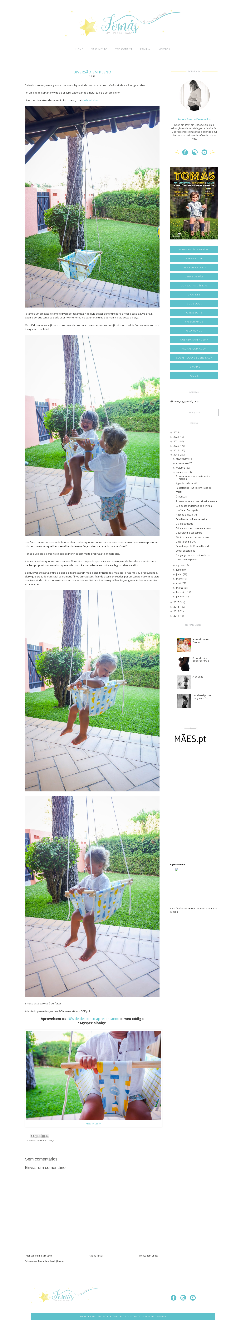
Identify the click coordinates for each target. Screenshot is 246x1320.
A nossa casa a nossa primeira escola (196, 501)
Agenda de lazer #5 (186, 514)
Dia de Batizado (184, 523)
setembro (182, 472)
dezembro (182, 458)
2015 (177, 611)
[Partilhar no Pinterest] (47, 1136)
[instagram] (196, 154)
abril (179, 583)
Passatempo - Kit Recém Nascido (194, 487)
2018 (177, 454)
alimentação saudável (194, 249)
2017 (177, 602)
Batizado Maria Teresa (201, 641)
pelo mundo (194, 330)
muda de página (156, 1316)
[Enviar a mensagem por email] (32, 1136)
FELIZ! (179, 492)
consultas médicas (194, 285)
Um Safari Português (187, 510)
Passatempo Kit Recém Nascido (193, 546)
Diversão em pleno (186, 559)
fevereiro (181, 592)
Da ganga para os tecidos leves (193, 555)
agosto (180, 565)
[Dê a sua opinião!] (36, 1136)
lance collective (107, 1316)
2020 (177, 445)
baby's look (194, 258)
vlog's (194, 375)
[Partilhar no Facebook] (43, 1136)
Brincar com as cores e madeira (193, 528)
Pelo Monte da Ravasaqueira (191, 519)
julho (179, 569)
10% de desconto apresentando (93, 1018)
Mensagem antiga (149, 1255)
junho (179, 574)
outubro (181, 467)
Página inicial (96, 1255)
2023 (177, 432)
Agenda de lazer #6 (186, 483)
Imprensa (164, 49)
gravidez (194, 294)
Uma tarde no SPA (186, 541)
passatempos (194, 321)
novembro (182, 463)
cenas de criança (45, 1140)
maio (179, 578)
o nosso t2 (194, 312)
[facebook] (186, 154)
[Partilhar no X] (40, 1136)
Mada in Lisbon (93, 1123)
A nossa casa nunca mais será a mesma (193, 477)
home (79, 49)
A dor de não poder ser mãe (201, 659)
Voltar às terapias (185, 550)
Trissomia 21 (123, 49)
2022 (177, 436)
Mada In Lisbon (90, 100)
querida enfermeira (194, 339)
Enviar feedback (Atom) (50, 1261)
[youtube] (206, 154)
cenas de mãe (194, 276)
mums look (194, 303)
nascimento (99, 49)
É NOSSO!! (181, 496)
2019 (177, 450)
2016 (177, 606)
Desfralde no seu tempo (189, 532)
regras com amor (194, 348)
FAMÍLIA (145, 49)
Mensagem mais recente (39, 1255)
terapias (194, 366)
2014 (177, 615)
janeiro (180, 596)
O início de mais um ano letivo (192, 537)
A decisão (198, 676)
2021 (177, 441)
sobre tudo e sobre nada (194, 357)
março (180, 587)
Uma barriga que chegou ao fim (202, 697)
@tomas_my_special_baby (184, 401)
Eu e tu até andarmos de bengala (194, 505)
